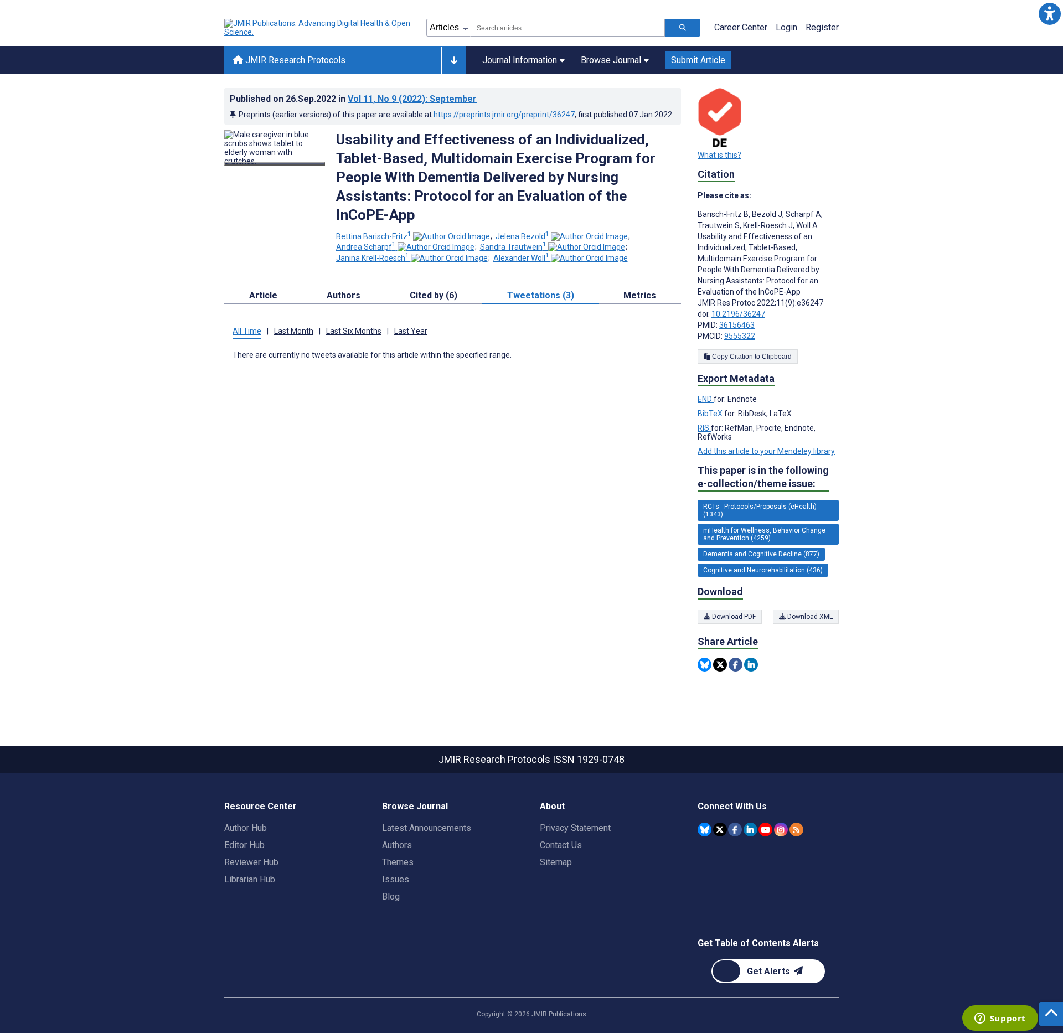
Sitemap (556, 862)
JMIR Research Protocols (294, 60)
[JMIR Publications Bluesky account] (704, 829)
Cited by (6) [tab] (433, 295)
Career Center (740, 27)
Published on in (353, 99)
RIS (704, 427)
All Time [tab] (247, 331)
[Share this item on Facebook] (735, 665)
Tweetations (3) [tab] (540, 295)
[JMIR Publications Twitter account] (720, 829)
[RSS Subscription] (796, 829)
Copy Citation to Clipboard (751, 356)
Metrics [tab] (639, 295)
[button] (1049, 13)
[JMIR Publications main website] (318, 28)
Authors (397, 845)
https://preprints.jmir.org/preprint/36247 (504, 114)
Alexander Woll (521, 258)
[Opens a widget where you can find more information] (1000, 1019)
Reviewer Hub (251, 862)
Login (786, 27)
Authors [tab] (343, 295)
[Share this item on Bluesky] (704, 665)
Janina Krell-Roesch (372, 258)
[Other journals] (453, 60)
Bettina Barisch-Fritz (373, 236)
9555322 (739, 336)
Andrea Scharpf (366, 246)
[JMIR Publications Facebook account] (735, 829)
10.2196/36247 (738, 313)
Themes (398, 862)
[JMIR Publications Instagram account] (781, 829)
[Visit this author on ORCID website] (451, 236)
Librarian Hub (249, 879)
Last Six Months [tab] (353, 331)
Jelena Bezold (522, 236)
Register (822, 27)
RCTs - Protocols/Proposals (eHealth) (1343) (760, 510)
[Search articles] (682, 28)
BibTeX (711, 413)
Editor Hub (244, 845)
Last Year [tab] (410, 331)
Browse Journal (611, 60)
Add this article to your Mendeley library (766, 451)
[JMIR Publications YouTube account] (765, 829)
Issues (395, 879)
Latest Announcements (426, 828)
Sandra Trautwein (513, 246)
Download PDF (733, 617)
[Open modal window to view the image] (274, 164)
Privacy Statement (575, 828)
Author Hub (245, 828)
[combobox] (568, 28)
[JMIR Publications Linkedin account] (750, 829)
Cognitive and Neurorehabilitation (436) (763, 570)
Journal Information (519, 60)
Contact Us (561, 845)
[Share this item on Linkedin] (751, 665)
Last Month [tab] (293, 331)
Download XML (809, 617)
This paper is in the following (763, 476)
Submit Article (698, 60)
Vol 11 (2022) (412, 99)
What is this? (719, 155)
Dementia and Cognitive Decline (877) (761, 554)
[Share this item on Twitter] (720, 665)
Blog (391, 896)
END (706, 399)
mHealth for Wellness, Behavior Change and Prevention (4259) (764, 534)
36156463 (737, 325)
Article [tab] (263, 295)
